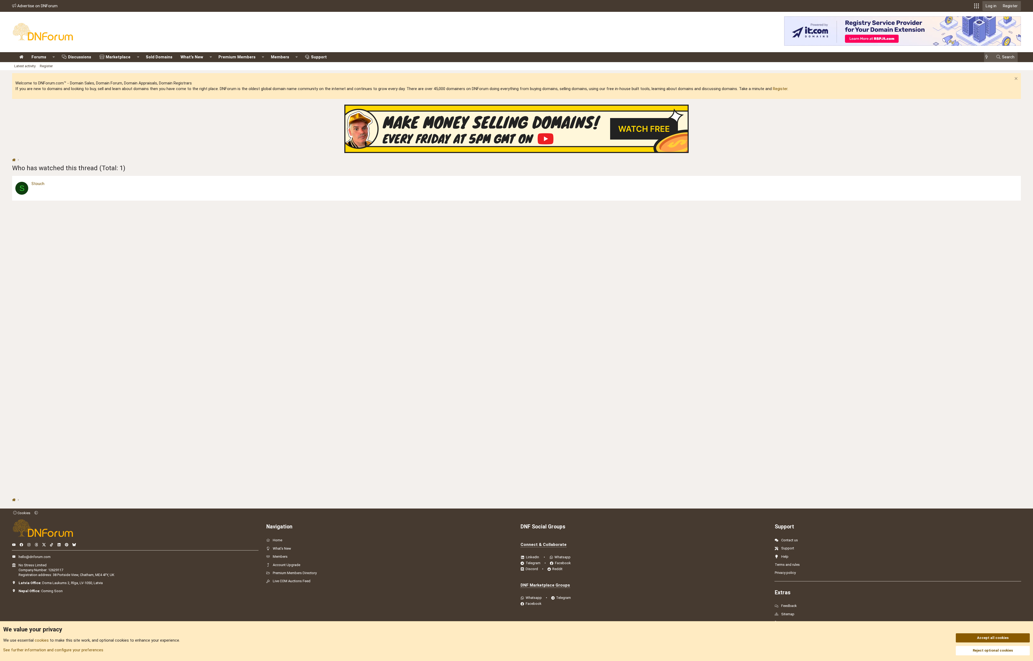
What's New (192, 57)
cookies (42, 640)
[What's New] (988, 57)
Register (46, 66)
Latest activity (25, 66)
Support (319, 57)
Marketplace (118, 57)
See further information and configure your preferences (53, 650)
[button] (976, 6)
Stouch (37, 183)
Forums (38, 57)
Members (280, 57)
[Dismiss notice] (1015, 79)
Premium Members (237, 57)
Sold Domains (159, 57)
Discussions (79, 57)
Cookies (23, 513)
